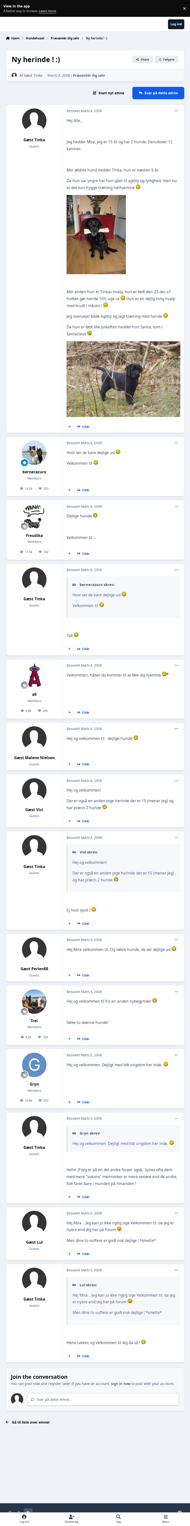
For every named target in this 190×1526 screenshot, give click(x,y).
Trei (34, 1020)
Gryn (34, 1084)
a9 (34, 694)
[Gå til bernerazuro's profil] (34, 452)
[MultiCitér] (69, 427)
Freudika (34, 535)
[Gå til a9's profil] (34, 675)
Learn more (9, 8)
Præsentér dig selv (89, 75)
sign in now (120, 1383)
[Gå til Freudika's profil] (34, 516)
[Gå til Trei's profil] (34, 1001)
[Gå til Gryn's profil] (34, 1065)
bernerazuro (34, 472)
